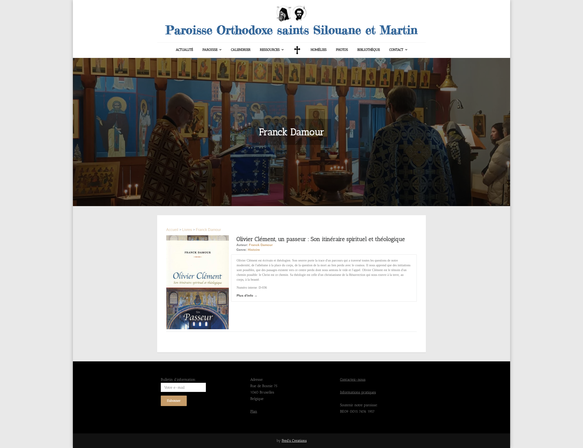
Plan (253, 411)
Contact (396, 50)
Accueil (172, 230)
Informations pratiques (358, 392)
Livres (187, 230)
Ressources (270, 50)
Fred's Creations (294, 440)
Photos (342, 50)
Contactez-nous (353, 379)
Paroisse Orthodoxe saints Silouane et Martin (291, 30)
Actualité (184, 50)
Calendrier (241, 50)
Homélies (319, 50)
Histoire (254, 249)
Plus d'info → (247, 295)
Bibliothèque (368, 50)
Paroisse (209, 50)
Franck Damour (208, 230)
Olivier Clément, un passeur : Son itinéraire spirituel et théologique (320, 239)
